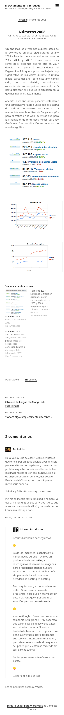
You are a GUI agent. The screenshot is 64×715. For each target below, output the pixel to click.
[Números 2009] (16, 302)
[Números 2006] (17, 344)
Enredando (31, 379)
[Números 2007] (43, 303)
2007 (29, 60)
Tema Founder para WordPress (25, 705)
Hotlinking (37, 560)
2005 (8, 60)
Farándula (19, 449)
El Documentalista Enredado (22, 5)
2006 (17, 60)
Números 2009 (12, 316)
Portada (22, 19)
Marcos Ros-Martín (31, 529)
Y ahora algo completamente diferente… (28, 417)
